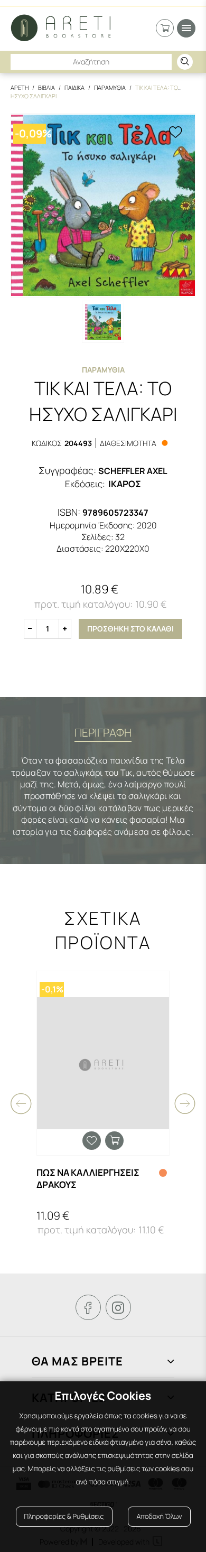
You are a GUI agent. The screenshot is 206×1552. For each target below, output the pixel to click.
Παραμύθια (103, 370)
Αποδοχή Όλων (159, 1516)
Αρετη (20, 87)
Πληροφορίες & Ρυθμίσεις (64, 1516)
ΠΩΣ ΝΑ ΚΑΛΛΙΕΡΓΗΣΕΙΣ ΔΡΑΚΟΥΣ (87, 1178)
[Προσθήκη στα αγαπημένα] (175, 133)
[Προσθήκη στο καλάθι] (114, 1140)
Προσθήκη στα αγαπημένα (91, 1140)
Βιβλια (46, 87)
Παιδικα (74, 87)
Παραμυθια (110, 87)
